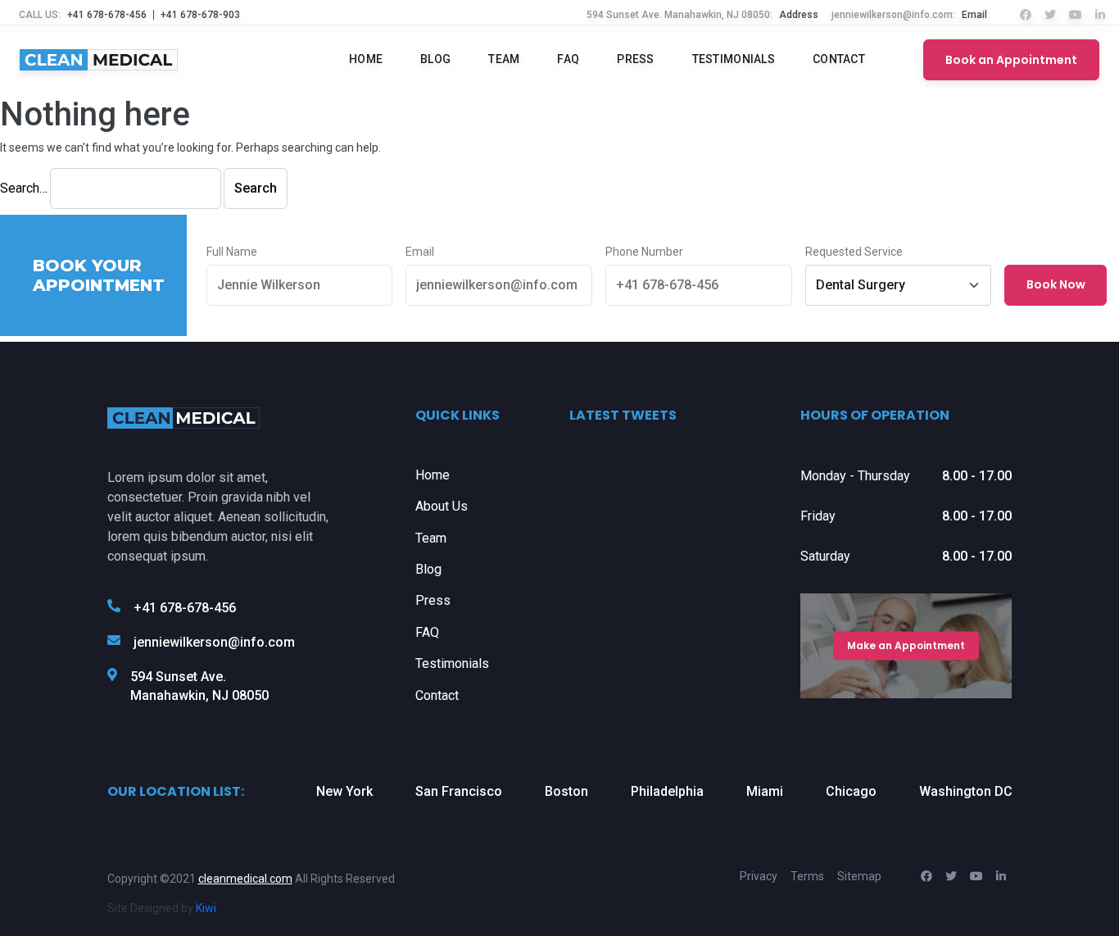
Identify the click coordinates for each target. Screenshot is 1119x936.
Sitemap (859, 876)
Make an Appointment (906, 645)
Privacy (758, 876)
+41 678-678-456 (107, 14)
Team (503, 59)
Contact (839, 59)
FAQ (568, 59)
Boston (566, 791)
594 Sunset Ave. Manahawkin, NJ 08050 (199, 685)
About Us (441, 506)
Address (798, 14)
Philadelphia (667, 791)
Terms (807, 876)
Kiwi (206, 908)
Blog (435, 59)
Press (635, 59)
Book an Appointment (1011, 60)
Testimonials (733, 59)
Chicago (851, 791)
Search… (24, 188)
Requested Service (854, 252)
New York (344, 791)
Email (974, 14)
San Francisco (458, 791)
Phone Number (644, 252)
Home (366, 59)
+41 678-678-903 (200, 14)
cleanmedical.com (245, 878)
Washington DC (966, 791)
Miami (764, 791)
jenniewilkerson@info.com (214, 642)
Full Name (231, 252)
